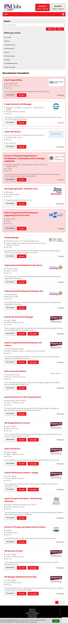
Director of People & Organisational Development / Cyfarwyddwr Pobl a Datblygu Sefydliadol (24, 158)
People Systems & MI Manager (18, 104)
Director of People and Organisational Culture (25, 527)
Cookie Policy (32, 617)
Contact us (32, 611)
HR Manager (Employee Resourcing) (20, 577)
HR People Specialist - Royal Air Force (21, 188)
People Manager (11, 237)
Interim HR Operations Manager (18, 317)
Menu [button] (6, 14)
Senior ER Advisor (12, 448)
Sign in (39, 9)
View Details (10, 95)
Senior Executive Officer (15, 371)
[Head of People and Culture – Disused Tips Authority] (56, 501)
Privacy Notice (32, 615)
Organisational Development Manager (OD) (23, 291)
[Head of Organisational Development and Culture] (56, 345)
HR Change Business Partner (17, 423)
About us (32, 609)
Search (50, 29)
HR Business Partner (13, 551)
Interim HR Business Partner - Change (21, 472)
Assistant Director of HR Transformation (22, 397)
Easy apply (33, 334)
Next (63, 602)
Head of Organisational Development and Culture (23, 344)
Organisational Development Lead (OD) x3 (23, 265)
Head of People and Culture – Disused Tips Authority (23, 499)
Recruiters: (58, 6)
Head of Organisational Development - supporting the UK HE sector (21, 214)
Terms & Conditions (32, 613)
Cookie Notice (33, 622)
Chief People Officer (13, 80)
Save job (21, 95)
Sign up (45, 9)
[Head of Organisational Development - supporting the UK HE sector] (56, 215)
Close (56, 621)
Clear (59, 29)
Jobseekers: (42, 6)
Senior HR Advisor (12, 131)
